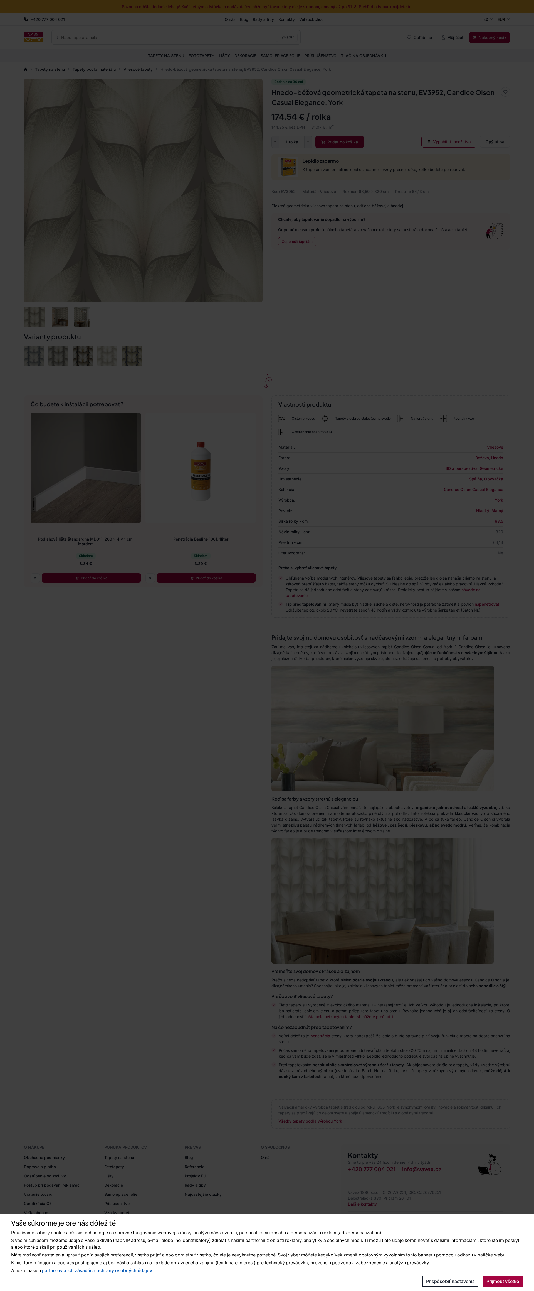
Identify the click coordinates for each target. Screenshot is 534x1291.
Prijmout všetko (502, 1281)
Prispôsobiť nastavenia (450, 1281)
